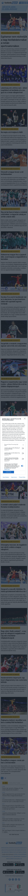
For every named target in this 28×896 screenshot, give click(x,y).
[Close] (25, 419)
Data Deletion (6, 477)
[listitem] (14, 445)
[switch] (22, 448)
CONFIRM (8, 472)
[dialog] (14, 448)
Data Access (14, 477)
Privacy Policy (22, 477)
